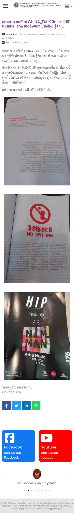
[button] (6, 476)
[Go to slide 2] (28, 490)
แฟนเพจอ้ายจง (11, 392)
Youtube (48, 447)
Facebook (13, 447)
